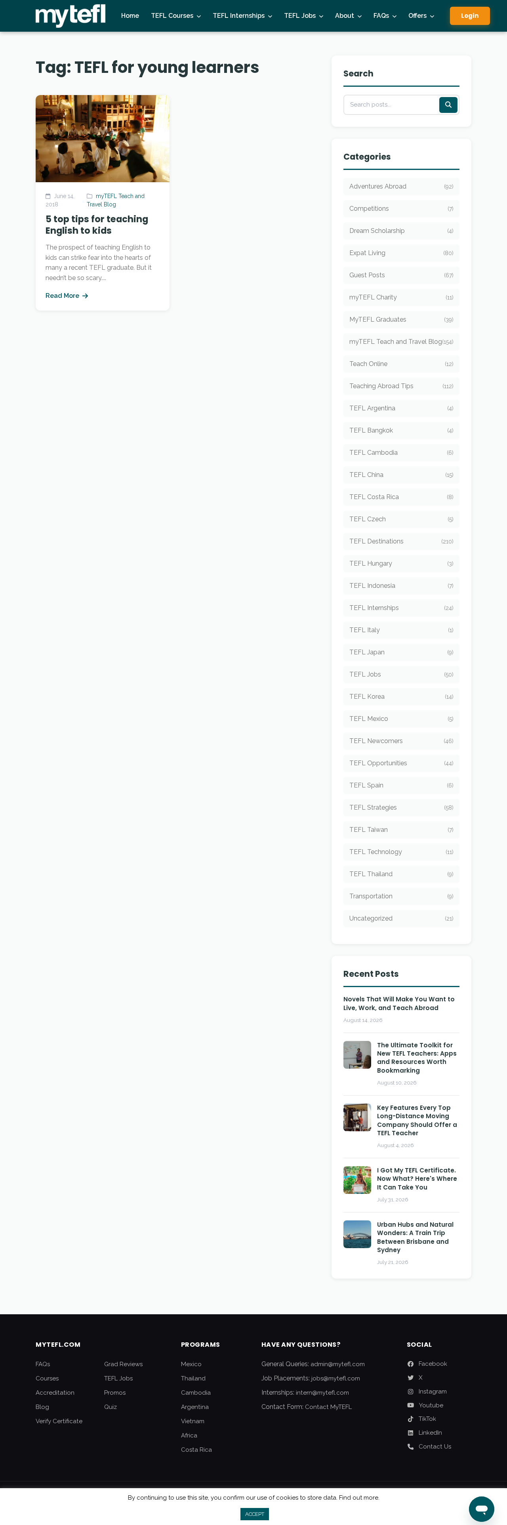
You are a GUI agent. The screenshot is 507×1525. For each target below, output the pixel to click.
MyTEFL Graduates (401, 319)
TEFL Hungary (401, 563)
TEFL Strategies (401, 807)
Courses (47, 1378)
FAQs (381, 15)
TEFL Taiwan (401, 829)
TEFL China (401, 474)
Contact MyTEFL (328, 1407)
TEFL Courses (172, 15)
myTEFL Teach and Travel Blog (401, 341)
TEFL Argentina (401, 408)
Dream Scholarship (401, 230)
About (344, 15)
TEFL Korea (401, 696)
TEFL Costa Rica (401, 497)
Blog (42, 1407)
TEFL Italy (401, 630)
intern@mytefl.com (322, 1392)
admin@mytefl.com (338, 1364)
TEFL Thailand (401, 874)
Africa (189, 1435)
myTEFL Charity (401, 297)
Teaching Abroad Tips (401, 386)
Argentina (195, 1407)
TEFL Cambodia (401, 452)
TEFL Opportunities (401, 763)
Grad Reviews (123, 1364)
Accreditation (55, 1392)
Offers (417, 15)
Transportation (401, 896)
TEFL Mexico (401, 718)
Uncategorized (401, 918)
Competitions (401, 208)
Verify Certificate (59, 1421)
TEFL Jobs (300, 15)
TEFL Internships (239, 15)
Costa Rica (196, 1449)
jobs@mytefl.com (335, 1378)
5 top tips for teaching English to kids (97, 225)
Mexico (191, 1364)
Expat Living (401, 253)
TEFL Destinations (401, 541)
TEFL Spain (401, 785)
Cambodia (196, 1392)
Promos (115, 1392)
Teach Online (401, 364)
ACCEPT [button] (254, 1514)
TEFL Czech (401, 519)
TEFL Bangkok (401, 430)
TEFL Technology (401, 852)
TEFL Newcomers (401, 741)
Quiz (110, 1407)
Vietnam (192, 1421)
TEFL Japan (401, 652)
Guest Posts (401, 275)
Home (130, 15)
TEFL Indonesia (401, 585)
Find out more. (359, 1497)
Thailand (193, 1378)
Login (470, 15)
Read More (62, 295)
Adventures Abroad (401, 186)
